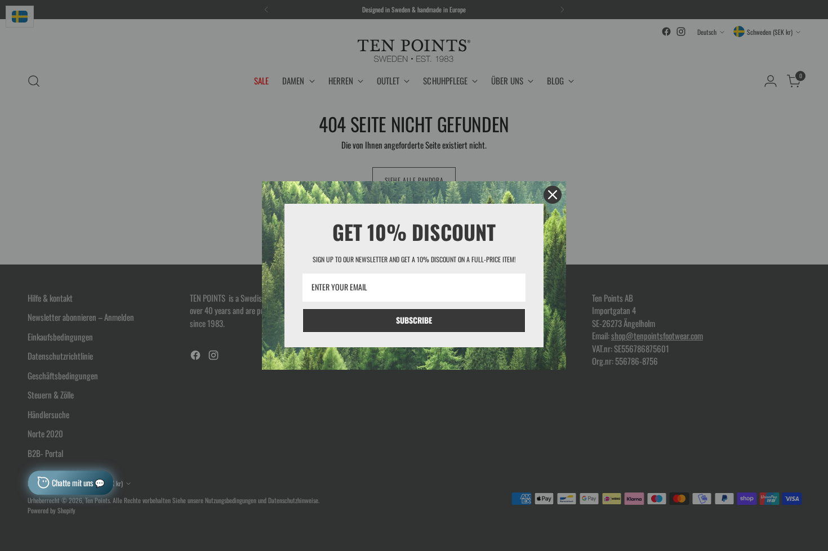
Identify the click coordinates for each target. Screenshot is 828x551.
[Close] (552, 194)
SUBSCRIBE (414, 320)
